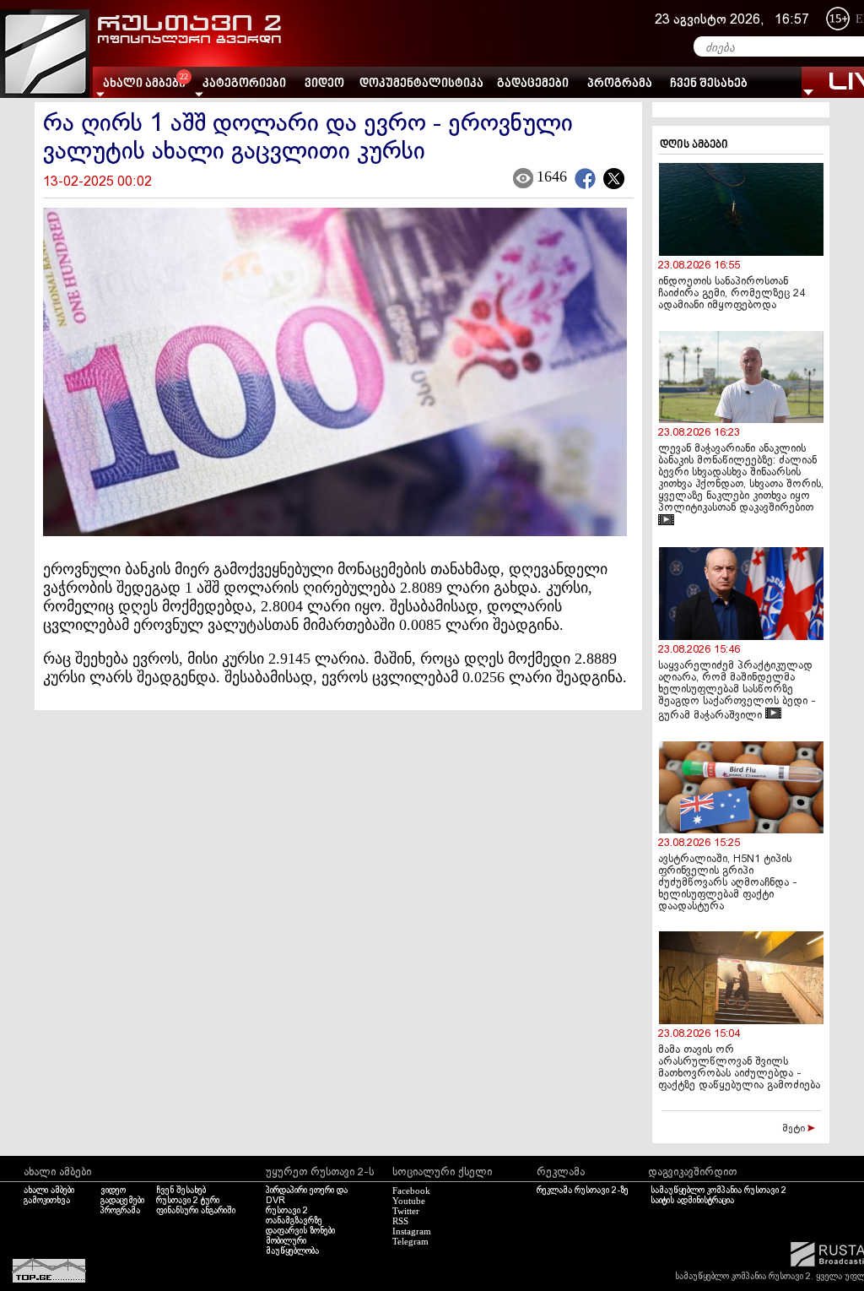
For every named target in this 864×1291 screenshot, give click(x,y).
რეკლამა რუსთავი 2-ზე (583, 1190)
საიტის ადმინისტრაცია (692, 1200)
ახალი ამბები (49, 1190)
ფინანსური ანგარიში (195, 1211)
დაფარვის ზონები (300, 1231)
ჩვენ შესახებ (709, 84)
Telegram (410, 1241)
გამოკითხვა (47, 1200)
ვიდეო (324, 84)
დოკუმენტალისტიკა (421, 84)
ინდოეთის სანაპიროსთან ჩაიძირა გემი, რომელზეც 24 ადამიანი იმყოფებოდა (731, 294)
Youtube (408, 1201)
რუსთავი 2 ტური (187, 1200)
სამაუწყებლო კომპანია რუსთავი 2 (718, 1190)
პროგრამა (619, 84)
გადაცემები (533, 84)
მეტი (794, 1129)
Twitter (405, 1211)
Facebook (411, 1190)
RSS (400, 1221)
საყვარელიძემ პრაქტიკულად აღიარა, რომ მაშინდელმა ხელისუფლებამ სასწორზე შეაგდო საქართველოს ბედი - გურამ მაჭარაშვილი (737, 691)
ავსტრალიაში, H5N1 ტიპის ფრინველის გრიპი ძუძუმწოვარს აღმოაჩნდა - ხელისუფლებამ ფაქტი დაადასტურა (727, 883)
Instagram (411, 1231)
